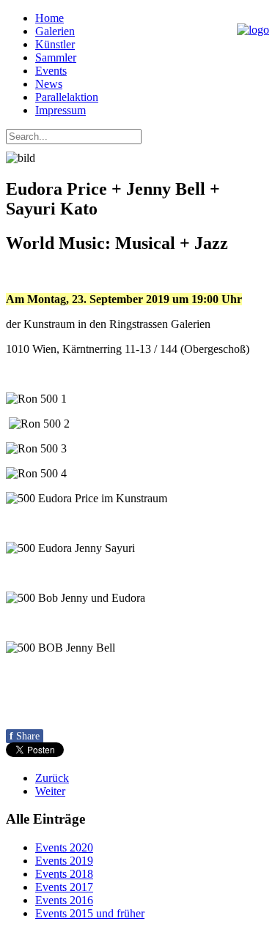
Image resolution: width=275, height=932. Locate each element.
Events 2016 (64, 900)
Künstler (55, 44)
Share (25, 736)
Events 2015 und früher (89, 913)
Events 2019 (64, 860)
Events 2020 (64, 847)
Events (51, 70)
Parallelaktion (66, 97)
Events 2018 (64, 874)
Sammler (55, 57)
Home (49, 18)
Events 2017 (64, 887)
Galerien (55, 31)
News (48, 84)
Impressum (60, 110)
